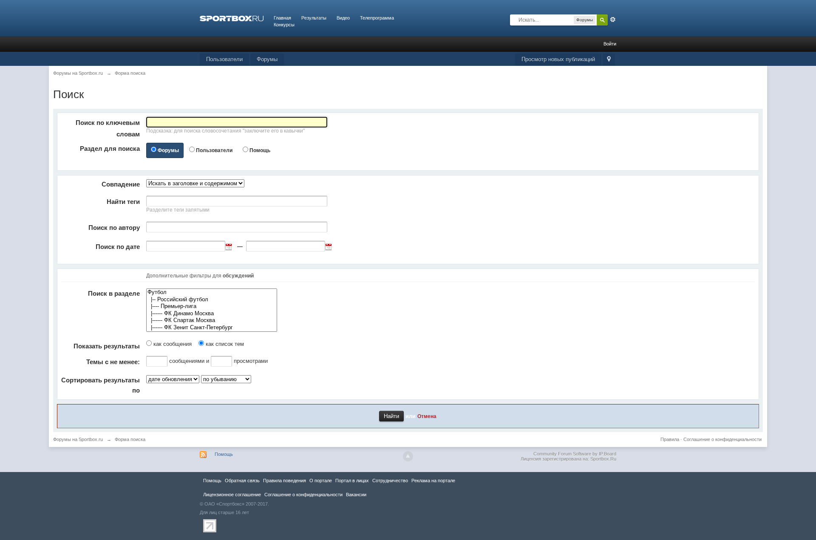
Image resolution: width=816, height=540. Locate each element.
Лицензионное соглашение (232, 494)
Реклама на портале (433, 480)
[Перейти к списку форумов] (232, 17)
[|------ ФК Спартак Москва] (212, 320)
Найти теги (123, 201)
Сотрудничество (390, 480)
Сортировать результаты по (100, 385)
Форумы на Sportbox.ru (78, 439)
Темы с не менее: (113, 361)
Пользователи (224, 59)
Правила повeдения (284, 480)
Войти (610, 43)
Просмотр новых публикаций (558, 59)
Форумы (267, 59)
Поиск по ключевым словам (108, 128)
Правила (669, 439)
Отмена (426, 416)
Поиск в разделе (114, 293)
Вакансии (356, 494)
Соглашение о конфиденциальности (722, 439)
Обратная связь (242, 480)
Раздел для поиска (110, 148)
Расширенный (612, 19)
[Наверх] (408, 456)
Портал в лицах (352, 480)
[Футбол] (212, 292)
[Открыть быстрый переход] (609, 60)
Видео (343, 17)
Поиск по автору (114, 227)
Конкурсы (284, 24)
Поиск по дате (118, 246)
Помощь (259, 150)
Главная (282, 17)
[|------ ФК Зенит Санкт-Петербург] (212, 327)
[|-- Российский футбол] (212, 299)
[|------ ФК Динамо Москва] (212, 313)
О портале (320, 480)
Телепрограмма (377, 17)
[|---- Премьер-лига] (212, 306)
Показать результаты (107, 346)
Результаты (313, 17)
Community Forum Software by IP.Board (574, 453)
